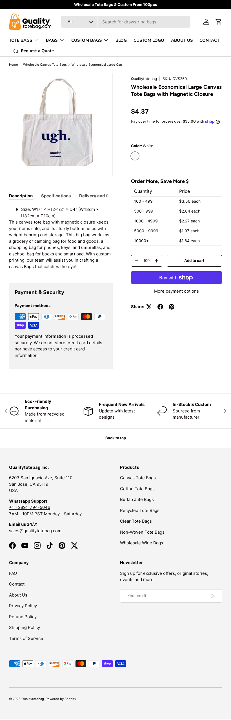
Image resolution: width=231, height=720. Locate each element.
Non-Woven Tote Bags (142, 532)
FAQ (13, 573)
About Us (18, 595)
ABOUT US (182, 40)
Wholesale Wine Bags (141, 542)
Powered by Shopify (61, 699)
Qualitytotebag (144, 78)
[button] (218, 22)
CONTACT (209, 40)
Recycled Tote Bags (139, 510)
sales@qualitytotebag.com (35, 530)
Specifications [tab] (56, 195)
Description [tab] (21, 195)
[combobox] (125, 22)
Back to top (115, 438)
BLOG (121, 40)
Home (13, 64)
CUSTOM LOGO (149, 40)
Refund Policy (23, 616)
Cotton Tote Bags (137, 488)
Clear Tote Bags (136, 521)
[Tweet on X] (149, 306)
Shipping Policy (24, 627)
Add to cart (194, 260)
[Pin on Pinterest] (171, 306)
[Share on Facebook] (160, 306)
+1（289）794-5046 (29, 507)
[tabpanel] (61, 238)
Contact (17, 584)
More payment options (176, 291)
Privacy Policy (23, 605)
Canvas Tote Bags (138, 477)
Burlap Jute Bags (137, 499)
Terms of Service (26, 638)
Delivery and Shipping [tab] (101, 195)
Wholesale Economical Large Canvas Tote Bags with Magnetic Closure (103, 64)
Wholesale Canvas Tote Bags (45, 64)
